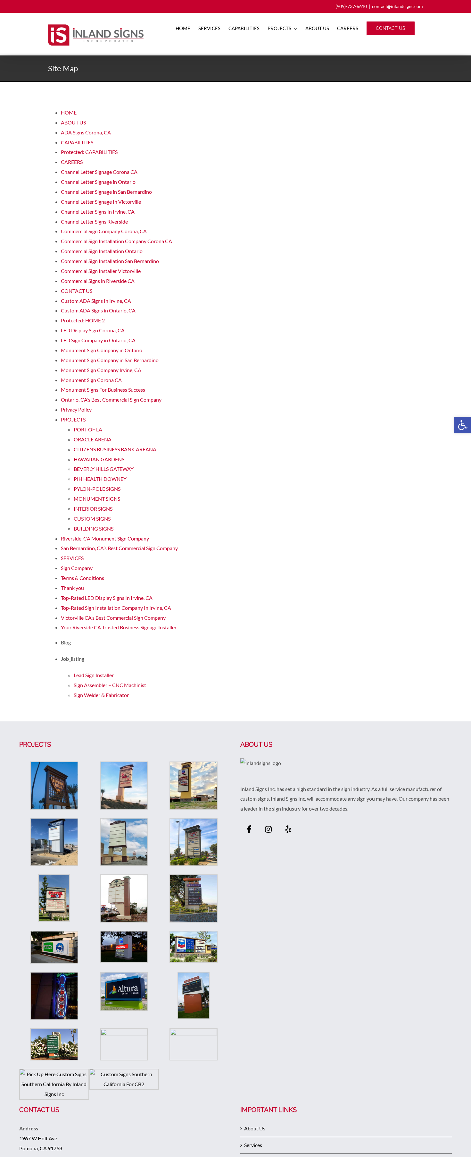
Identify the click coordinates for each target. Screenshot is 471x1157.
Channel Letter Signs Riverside (94, 221)
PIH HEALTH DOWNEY (100, 479)
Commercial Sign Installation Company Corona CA (116, 241)
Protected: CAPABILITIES (89, 152)
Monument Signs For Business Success (103, 390)
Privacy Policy (76, 409)
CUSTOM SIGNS (92, 518)
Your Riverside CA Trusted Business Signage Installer (119, 627)
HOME (69, 112)
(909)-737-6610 (351, 6)
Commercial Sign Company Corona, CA (104, 231)
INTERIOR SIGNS (93, 509)
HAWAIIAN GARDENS (99, 459)
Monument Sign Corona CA (91, 380)
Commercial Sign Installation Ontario (102, 251)
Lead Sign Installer (94, 675)
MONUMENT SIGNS (97, 499)
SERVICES (72, 558)
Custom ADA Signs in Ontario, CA (98, 310)
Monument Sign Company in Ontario (101, 350)
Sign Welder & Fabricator (101, 695)
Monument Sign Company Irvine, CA (101, 370)
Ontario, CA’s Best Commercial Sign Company (111, 399)
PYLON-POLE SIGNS (97, 489)
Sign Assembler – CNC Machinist (110, 685)
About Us (254, 1128)
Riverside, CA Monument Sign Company (105, 538)
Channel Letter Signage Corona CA (99, 172)
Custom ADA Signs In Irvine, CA (96, 301)
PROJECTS (73, 419)
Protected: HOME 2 (83, 320)
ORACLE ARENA (93, 439)
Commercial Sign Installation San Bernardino (110, 261)
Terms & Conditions (82, 578)
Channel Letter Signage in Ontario (98, 182)
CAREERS (72, 162)
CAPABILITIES (77, 142)
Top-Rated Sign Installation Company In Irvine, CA (116, 608)
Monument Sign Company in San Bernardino (110, 360)
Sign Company (77, 568)
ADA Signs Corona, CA (86, 132)
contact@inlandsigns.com (397, 6)
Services (253, 1145)
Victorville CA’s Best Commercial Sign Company (113, 618)
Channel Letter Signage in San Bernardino (106, 192)
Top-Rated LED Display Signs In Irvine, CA (107, 598)
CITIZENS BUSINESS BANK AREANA (115, 449)
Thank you (72, 588)
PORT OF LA (88, 429)
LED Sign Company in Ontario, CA (98, 340)
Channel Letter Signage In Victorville (101, 202)
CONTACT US (76, 291)
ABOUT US (73, 122)
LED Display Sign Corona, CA (93, 330)
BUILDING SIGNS (93, 528)
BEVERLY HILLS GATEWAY (104, 469)
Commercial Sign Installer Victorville (101, 271)
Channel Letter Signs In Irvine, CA (98, 211)
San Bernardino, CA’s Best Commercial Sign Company (119, 548)
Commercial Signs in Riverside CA (98, 281)
